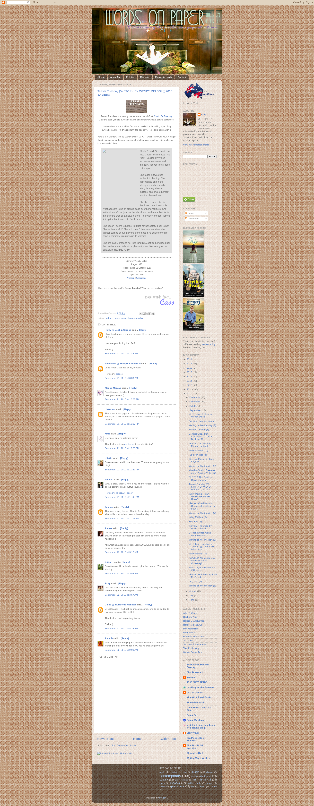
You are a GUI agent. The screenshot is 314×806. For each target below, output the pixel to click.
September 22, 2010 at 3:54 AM (121, 573)
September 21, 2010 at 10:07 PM (122, 424)
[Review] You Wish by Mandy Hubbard (200, 444)
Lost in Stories (195, 692)
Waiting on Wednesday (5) (202, 586)
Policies (130, 77)
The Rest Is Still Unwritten (195, 746)
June (192, 600)
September (195, 410)
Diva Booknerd (195, 672)
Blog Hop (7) (195, 521)
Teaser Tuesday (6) (199, 429)
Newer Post (105, 738)
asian (184, 772)
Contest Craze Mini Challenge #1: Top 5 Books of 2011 (200, 436)
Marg (107, 434)
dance (194, 776)
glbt (194, 780)
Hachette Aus (190, 617)
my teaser (129, 444)
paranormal (177, 786)
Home (101, 77)
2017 (190, 363)
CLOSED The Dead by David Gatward (200, 478)
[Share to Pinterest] (153, 313)
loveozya (174, 782)
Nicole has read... (196, 702)
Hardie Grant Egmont (194, 621)
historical (205, 779)
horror (162, 783)
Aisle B (109, 638)
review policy (208, 344)
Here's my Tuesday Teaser (119, 493)
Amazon (130, 278)
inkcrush (191, 677)
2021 (190, 359)
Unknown (110, 409)
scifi (192, 786)
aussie (195, 771)
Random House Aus (193, 636)
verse (214, 786)
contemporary (170, 776)
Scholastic (188, 640)
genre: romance (181, 780)
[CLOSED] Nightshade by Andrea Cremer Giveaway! (202, 560)
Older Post (168, 738)
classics (209, 772)
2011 (189, 389)
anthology (174, 772)
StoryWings (193, 733)
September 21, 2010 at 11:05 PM (122, 497)
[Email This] (140, 313)
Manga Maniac (113, 388)
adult (162, 772)
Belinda (109, 479)
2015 (190, 372)
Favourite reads (163, 77)
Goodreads (141, 278)
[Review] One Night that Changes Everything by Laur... (202, 506)
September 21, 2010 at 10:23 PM (122, 448)
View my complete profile (196, 145)
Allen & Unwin (190, 613)
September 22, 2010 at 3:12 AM (121, 552)
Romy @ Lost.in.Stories (118, 330)
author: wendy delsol (116, 318)
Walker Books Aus (192, 652)
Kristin (108, 458)
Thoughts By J (195, 753)
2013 (190, 381)
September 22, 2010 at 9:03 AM (121, 650)
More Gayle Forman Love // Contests (202, 568)
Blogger (163, 798)
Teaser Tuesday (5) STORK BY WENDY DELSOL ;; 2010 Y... (200, 487)
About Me (115, 77)
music (210, 783)
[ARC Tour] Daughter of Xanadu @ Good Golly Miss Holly (201, 547)
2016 (190, 368)
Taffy (107, 583)
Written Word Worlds (198, 758)
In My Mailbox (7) (198, 553)
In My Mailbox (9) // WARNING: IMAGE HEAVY (200, 496)
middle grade (194, 783)
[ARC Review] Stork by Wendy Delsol (200, 415)
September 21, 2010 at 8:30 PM (121, 378)
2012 (190, 385)
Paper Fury (193, 715)
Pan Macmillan (190, 629)
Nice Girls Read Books (199, 697)
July (191, 595)
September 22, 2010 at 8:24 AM (121, 628)
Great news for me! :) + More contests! (201, 534)
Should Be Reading (163, 116)
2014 (190, 376)
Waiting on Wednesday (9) (202, 425)
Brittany (109, 562)
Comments (193, 218)
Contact (182, 77)
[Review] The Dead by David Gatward (200, 527)
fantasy (163, 779)
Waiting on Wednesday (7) (202, 513)
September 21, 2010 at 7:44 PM (121, 353)
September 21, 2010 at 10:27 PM (122, 469)
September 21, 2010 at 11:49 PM (122, 518)
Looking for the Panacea (200, 687)
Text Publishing (191, 648)
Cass (204, 114)
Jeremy (109, 507)
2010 (190, 393)
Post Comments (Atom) (124, 745)
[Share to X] (147, 313)
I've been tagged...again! (201, 421)
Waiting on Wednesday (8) (202, 466)
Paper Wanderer (195, 720)
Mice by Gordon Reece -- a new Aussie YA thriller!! (202, 471)
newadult (163, 787)
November (195, 401)
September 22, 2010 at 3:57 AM (121, 595)
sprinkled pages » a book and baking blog (201, 726)
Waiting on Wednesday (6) (202, 540)
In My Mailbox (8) (198, 517)
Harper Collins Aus (192, 625)
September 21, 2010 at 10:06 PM (122, 399)
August (193, 591)
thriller (202, 786)
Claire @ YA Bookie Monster (120, 604)
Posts (190, 213)
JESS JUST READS (197, 682)
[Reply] (143, 330)
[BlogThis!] (144, 313)
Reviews (144, 77)
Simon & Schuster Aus (194, 644)
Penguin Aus (189, 632)
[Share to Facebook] (150, 313)
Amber (108, 528)
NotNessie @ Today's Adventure (123, 363)
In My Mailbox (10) (198, 450)
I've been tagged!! (198, 455)
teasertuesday (135, 318)
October (193, 406)
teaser (119, 374)
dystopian (205, 776)
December (195, 397)
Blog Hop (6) (195, 581)
